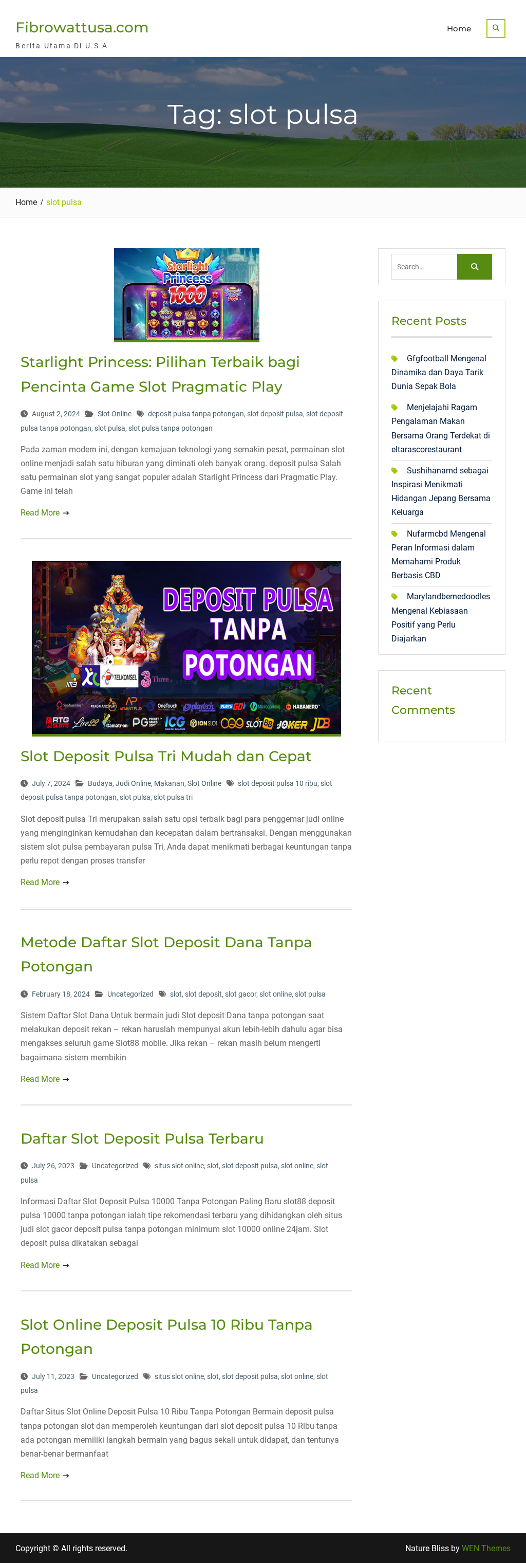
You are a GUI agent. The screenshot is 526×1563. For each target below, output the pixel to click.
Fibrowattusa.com (82, 27)
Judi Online (133, 783)
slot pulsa (110, 428)
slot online (275, 994)
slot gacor (240, 994)
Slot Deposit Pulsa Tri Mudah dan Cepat (166, 756)
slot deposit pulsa (275, 414)
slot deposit (203, 994)
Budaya (100, 783)
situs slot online (179, 1166)
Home (459, 28)
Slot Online (115, 414)
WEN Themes (486, 1548)
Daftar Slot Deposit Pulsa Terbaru (142, 1138)
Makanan (169, 783)
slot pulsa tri (173, 797)
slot (176, 994)
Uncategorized (130, 994)
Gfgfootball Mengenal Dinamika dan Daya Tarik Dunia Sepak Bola (438, 372)
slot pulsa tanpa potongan (170, 428)
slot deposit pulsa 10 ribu (277, 783)
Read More (40, 513)
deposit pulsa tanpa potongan (196, 414)
